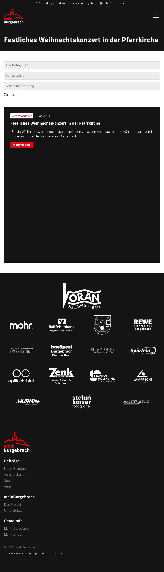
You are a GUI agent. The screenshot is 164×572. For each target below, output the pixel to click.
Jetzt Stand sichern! (115, 3)
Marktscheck (13, 534)
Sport (8, 481)
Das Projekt (12, 504)
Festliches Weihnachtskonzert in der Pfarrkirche (55, 124)
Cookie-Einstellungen (17, 553)
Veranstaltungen (16, 475)
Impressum (39, 553)
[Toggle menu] (156, 16)
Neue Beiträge (15, 469)
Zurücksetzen (14, 95)
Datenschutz (55, 553)
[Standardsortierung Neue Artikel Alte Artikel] (82, 86)
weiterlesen (21, 144)
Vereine (9, 487)
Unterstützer (13, 510)
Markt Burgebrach (17, 528)
